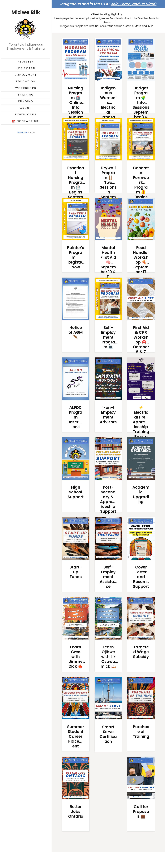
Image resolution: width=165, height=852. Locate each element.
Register (26, 61)
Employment (26, 75)
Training (26, 94)
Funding (25, 101)
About (26, 108)
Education (26, 81)
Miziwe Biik (22, 132)
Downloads (26, 114)
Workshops (25, 88)
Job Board (26, 68)
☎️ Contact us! (26, 121)
